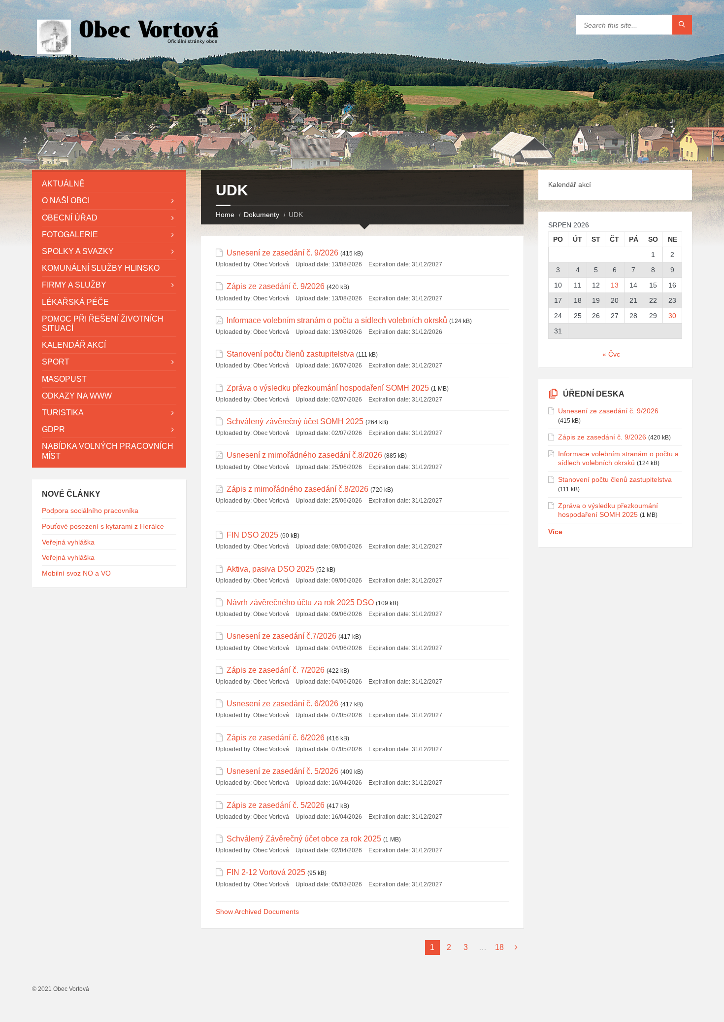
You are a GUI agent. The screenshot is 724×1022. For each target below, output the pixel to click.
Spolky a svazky (78, 251)
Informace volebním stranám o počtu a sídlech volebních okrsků (337, 320)
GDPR (53, 429)
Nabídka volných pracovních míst (107, 451)
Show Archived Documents (257, 911)
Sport (55, 362)
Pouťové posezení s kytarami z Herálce (103, 526)
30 (672, 315)
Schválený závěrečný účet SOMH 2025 (295, 421)
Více (555, 532)
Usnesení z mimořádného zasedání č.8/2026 (304, 455)
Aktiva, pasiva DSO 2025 (270, 569)
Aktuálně (63, 184)
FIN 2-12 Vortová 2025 (266, 872)
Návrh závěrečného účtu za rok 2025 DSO (300, 602)
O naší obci (66, 200)
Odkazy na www (77, 396)
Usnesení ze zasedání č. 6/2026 (282, 703)
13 (615, 285)
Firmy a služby (74, 285)
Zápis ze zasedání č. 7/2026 (276, 670)
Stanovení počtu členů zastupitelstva (290, 354)
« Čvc (611, 354)
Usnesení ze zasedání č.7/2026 (281, 636)
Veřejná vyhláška (68, 542)
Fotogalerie (70, 234)
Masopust (64, 379)
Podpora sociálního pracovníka (90, 510)
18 (499, 947)
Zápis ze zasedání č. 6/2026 (276, 737)
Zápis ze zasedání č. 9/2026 (276, 286)
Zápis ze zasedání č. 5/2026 (276, 805)
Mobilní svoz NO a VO (76, 573)
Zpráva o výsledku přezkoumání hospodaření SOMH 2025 (328, 388)
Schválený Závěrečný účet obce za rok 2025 (304, 839)
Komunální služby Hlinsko (101, 268)
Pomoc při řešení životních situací (103, 323)
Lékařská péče (75, 302)
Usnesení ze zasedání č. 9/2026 (282, 253)
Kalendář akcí (74, 345)
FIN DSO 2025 (252, 535)
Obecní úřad (70, 218)
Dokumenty (261, 215)
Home (225, 215)
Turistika (63, 412)
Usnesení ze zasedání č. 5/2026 (282, 771)
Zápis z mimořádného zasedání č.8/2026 (297, 489)
